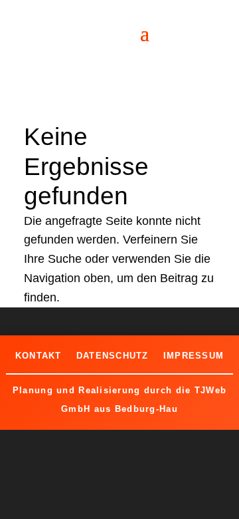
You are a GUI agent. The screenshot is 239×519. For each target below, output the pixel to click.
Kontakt (38, 356)
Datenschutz (112, 356)
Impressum (193, 356)
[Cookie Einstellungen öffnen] (24, 501)
